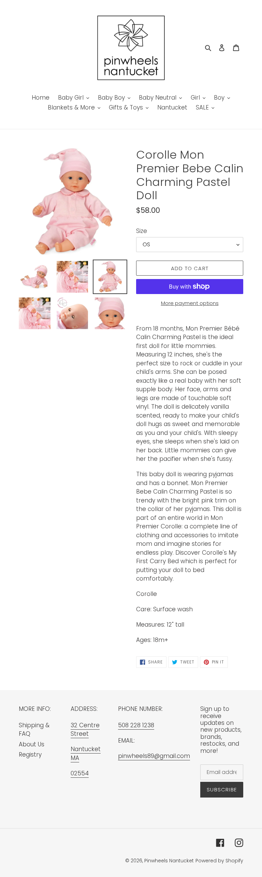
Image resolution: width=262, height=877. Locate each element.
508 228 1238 (136, 725)
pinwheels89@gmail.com (154, 756)
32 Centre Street (85, 729)
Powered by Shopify (219, 860)
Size (141, 231)
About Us (31, 744)
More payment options (190, 303)
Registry (30, 754)
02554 (80, 773)
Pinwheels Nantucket (169, 860)
